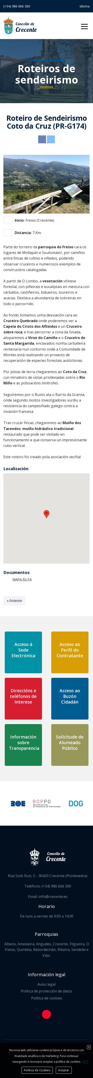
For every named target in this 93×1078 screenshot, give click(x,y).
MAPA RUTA (22, 579)
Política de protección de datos (46, 991)
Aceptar (63, 1070)
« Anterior (14, 601)
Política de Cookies (37, 1070)
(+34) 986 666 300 (16, 6)
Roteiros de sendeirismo (46, 73)
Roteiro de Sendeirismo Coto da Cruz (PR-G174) (46, 122)
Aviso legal (46, 984)
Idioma (84, 6)
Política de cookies (46, 998)
